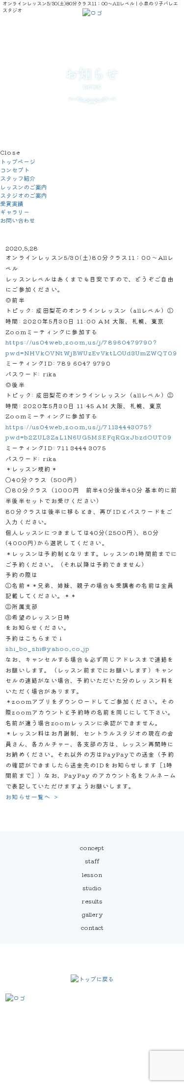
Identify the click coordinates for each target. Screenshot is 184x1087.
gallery (92, 914)
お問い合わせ (17, 220)
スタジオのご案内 (23, 195)
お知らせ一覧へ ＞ (32, 796)
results (92, 901)
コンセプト (14, 169)
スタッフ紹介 (17, 178)
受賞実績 (12, 203)
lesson (92, 874)
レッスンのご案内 (23, 187)
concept (92, 847)
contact (92, 927)
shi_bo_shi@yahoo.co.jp (47, 648)
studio (92, 887)
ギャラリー (14, 212)
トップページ (17, 161)
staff (92, 860)
